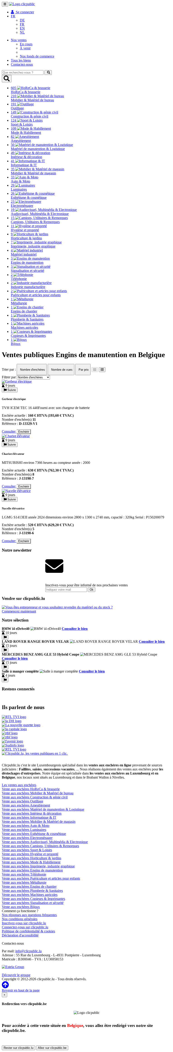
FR (22, 24)
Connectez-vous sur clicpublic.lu (25, 927)
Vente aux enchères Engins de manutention (32, 870)
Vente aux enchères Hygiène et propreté (30, 854)
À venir (25, 48)
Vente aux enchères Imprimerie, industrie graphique (38, 866)
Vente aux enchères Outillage (22, 801)
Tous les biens (21, 60)
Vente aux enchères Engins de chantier (29, 886)
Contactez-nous (22, 64)
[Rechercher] (48, 72)
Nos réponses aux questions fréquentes (29, 915)
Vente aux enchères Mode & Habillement (31, 862)
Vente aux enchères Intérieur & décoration (31, 813)
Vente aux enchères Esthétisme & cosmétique (34, 834)
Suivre (11, 390)
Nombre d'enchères (32, 369)
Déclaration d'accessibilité (20, 935)
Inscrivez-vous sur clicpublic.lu (24, 923)
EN (22, 28)
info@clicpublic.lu (28, 951)
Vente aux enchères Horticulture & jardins (31, 858)
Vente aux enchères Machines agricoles (29, 895)
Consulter (9, 431)
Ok (91, 589)
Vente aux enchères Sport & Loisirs (27, 850)
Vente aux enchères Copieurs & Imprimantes (33, 899)
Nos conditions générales (19, 919)
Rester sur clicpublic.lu (18, 1048)
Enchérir (23, 431)
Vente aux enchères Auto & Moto (25, 826)
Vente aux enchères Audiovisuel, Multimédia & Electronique (45, 842)
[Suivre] (5, 637)
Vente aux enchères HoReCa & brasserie (31, 789)
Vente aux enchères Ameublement (26, 805)
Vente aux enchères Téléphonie (24, 874)
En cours (26, 44)
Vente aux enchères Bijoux (21, 907)
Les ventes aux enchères (19, 785)
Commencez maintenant (19, 611)
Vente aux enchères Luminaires (24, 830)
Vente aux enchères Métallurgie (24, 882)
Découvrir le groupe (16, 975)
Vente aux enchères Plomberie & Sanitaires (32, 890)
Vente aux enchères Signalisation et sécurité (33, 903)
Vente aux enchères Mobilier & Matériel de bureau (37, 793)
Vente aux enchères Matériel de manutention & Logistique (43, 809)
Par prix (83, 369)
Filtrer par (9, 377)
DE (22, 20)
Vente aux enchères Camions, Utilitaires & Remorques (40, 846)
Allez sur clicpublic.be (52, 1048)
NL (22, 32)
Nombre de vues (61, 369)
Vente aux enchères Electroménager (27, 838)
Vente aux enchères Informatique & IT (29, 817)
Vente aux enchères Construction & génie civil (35, 797)
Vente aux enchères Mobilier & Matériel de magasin (38, 821)
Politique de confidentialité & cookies (28, 931)
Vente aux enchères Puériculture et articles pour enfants (41, 878)
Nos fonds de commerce (37, 56)
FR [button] (13, 16)
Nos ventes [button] (19, 40)
